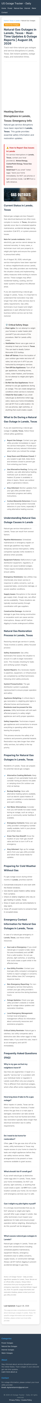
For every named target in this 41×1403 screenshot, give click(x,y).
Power (10, 8)
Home (3, 8)
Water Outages (7, 1353)
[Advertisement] (20, 86)
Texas (12, 20)
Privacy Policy (14, 1400)
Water (34, 8)
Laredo (17, 20)
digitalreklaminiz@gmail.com (17, 1387)
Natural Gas (18, 8)
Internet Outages (7, 1350)
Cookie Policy (26, 1400)
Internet (27, 8)
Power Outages (7, 1343)
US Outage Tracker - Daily (16, 3)
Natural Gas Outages (9, 1346)
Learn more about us (9, 1372)
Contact (4, 12)
